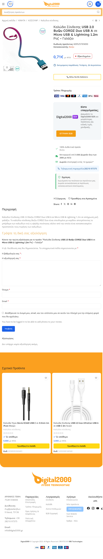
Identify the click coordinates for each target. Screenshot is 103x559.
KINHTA (21, 20)
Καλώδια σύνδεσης (49, 20)
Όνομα (6, 289)
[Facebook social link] (61, 204)
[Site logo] (51, 3)
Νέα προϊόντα (73, 504)
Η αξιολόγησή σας (11, 258)
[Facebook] (88, 508)
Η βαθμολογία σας (11, 253)
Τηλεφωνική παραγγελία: (79, 168)
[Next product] (99, 20)
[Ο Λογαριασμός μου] (90, 4)
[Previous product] (93, 20)
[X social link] (64, 204)
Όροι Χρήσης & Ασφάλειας (32, 512)
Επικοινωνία (72, 499)
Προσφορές (75, 509)
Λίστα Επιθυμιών (53, 509)
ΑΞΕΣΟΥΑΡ (33, 20)
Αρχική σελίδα (8, 20)
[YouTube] (97, 508)
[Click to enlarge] (7, 67)
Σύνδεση (50, 499)
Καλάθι (49, 504)
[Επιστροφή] (96, 20)
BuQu (71, 47)
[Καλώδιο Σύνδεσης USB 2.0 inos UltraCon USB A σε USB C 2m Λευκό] (77, 397)
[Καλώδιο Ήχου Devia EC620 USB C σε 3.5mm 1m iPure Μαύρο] (26, 397)
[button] (26, 446)
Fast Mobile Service (72, 515)
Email (5, 301)
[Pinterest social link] (68, 204)
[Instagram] (93, 508)
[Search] (98, 12)
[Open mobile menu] (3, 4)
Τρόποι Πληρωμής (33, 506)
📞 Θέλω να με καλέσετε (77, 77)
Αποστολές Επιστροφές (30, 500)
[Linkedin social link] (71, 204)
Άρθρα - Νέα (72, 521)
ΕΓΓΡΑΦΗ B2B (66, 133)
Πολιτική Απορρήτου (30, 519)
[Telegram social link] (75, 204)
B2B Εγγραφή (52, 513)
